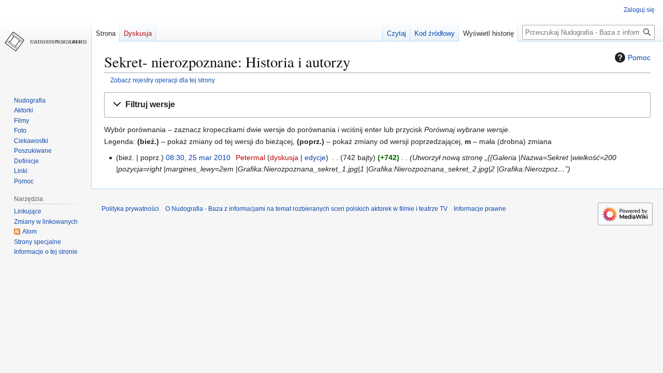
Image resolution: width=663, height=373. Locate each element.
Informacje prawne (480, 208)
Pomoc (639, 57)
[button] (377, 105)
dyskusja (284, 157)
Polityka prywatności (130, 208)
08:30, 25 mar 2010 (198, 157)
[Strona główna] (45, 41)
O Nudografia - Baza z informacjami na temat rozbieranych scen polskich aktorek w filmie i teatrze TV (306, 208)
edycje (315, 157)
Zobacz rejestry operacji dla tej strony (162, 80)
